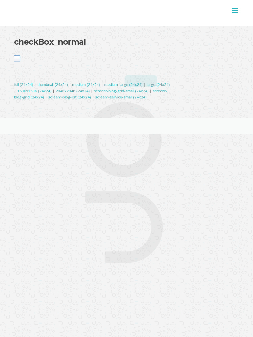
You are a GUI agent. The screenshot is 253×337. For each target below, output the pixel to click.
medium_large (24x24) (123, 84)
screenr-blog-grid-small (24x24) (121, 90)
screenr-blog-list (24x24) (69, 96)
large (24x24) (158, 84)
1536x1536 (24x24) (34, 90)
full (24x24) (23, 84)
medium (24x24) (86, 84)
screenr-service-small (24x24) (121, 96)
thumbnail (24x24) (52, 84)
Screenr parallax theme (194, 126)
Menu (234, 10)
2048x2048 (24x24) (73, 90)
